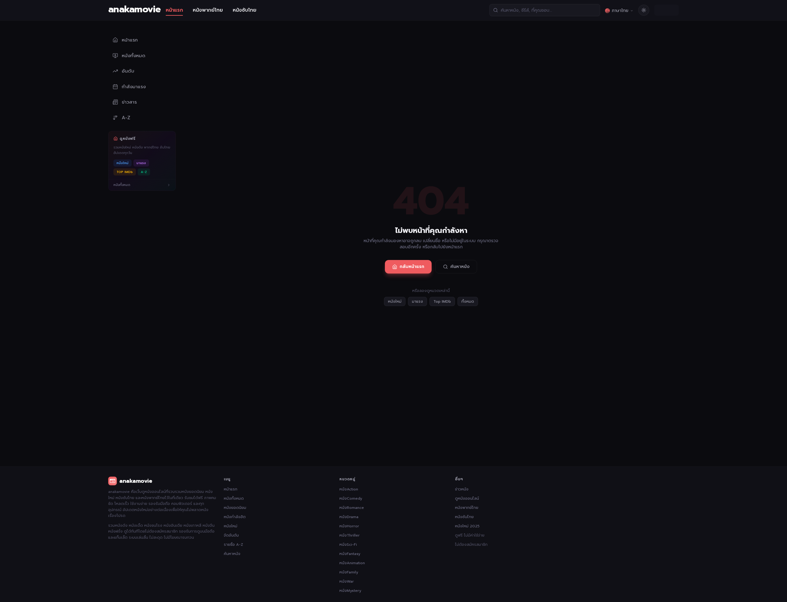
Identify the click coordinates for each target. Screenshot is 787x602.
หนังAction (348, 489)
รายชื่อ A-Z (233, 544)
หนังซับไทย (244, 10)
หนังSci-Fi (348, 544)
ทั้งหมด (467, 301)
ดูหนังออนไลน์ (467, 498)
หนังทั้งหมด (234, 498)
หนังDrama (348, 517)
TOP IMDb (125, 172)
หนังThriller (349, 535)
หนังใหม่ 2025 (467, 526)
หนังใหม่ (123, 163)
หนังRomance (351, 507)
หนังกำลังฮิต (235, 517)
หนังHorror (349, 526)
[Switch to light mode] (643, 10)
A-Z (144, 172)
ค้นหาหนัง (459, 266)
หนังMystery (350, 590)
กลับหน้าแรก (412, 266)
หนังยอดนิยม (235, 507)
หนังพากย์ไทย (208, 10)
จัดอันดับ (231, 535)
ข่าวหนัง (462, 489)
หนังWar (346, 581)
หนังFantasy (349, 554)
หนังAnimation (352, 563)
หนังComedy (350, 498)
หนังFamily (348, 572)
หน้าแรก (174, 10)
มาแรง (141, 163)
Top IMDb (442, 301)
